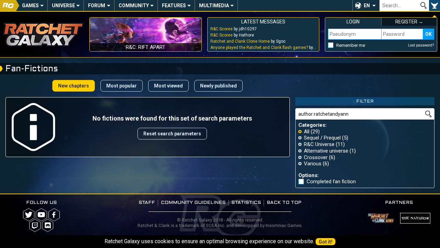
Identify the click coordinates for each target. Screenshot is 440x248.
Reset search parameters (172, 133)
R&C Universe (319, 144)
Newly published (218, 86)
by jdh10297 (233, 29)
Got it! (325, 242)
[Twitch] (35, 225)
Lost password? (421, 45)
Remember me (350, 45)
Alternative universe (326, 151)
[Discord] (47, 225)
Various (312, 164)
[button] (366, 5)
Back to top (284, 202)
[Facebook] (54, 214)
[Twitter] (28, 214)
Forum (96, 5)
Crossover (316, 157)
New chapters (73, 86)
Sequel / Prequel (322, 138)
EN (367, 5)
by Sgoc (248, 41)
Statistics (246, 202)
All (306, 131)
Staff (147, 202)
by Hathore (232, 35)
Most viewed (168, 86)
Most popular (121, 86)
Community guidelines (193, 202)
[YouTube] (41, 214)
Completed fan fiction (331, 182)
